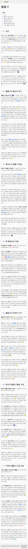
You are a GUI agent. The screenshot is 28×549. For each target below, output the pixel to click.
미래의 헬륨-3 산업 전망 (8, 25)
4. (4, 241)
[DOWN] (25, 546)
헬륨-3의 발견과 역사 (7, 16)
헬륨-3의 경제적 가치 (7, 21)
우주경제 (19, 510)
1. (4, 31)
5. (4, 313)
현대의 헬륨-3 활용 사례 (8, 23)
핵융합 (9, 257)
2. (4, 91)
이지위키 (6, 2)
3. (4, 164)
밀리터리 (3, 350)
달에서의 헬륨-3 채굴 (7, 18)
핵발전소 (11, 348)
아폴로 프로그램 (12, 139)
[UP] (22, 546)
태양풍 (3, 116)
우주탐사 (18, 101)
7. (4, 466)
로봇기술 (3, 212)
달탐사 (21, 504)
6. (4, 384)
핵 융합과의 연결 (6, 20)
